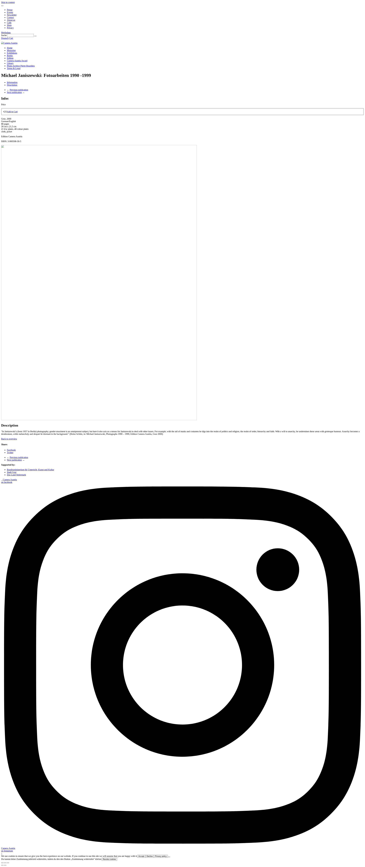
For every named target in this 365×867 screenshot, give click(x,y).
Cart (11, 38)
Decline (150, 856)
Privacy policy (161, 856)
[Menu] (2, 5)
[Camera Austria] (9, 43)
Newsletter (12, 15)
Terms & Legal (13, 68)
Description (12, 85)
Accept (141, 856)
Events (10, 12)
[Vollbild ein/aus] (5, 862)
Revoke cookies (109, 859)
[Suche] (35, 36)
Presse (10, 10)
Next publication (14, 92)
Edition (10, 58)
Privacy (10, 28)
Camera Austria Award (17, 60)
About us (11, 20)
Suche (4, 35)
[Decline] (169, 856)
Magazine (11, 50)
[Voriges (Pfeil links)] (2, 865)
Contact (10, 17)
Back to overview (9, 439)
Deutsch (5, 38)
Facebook (11, 450)
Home (9, 48)
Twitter (10, 452)
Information (12, 82)
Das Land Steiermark (16, 475)
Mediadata (6, 32)
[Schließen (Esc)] (2, 862)
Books (10, 55)
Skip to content (8, 2)
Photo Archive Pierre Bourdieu (21, 66)
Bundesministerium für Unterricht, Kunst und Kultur (30, 469)
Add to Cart (12, 111)
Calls (9, 22)
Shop (9, 25)
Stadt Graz (11, 472)
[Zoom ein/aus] (8, 862)
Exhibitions (12, 53)
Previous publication (19, 90)
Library (10, 63)
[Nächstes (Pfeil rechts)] (5, 865)
